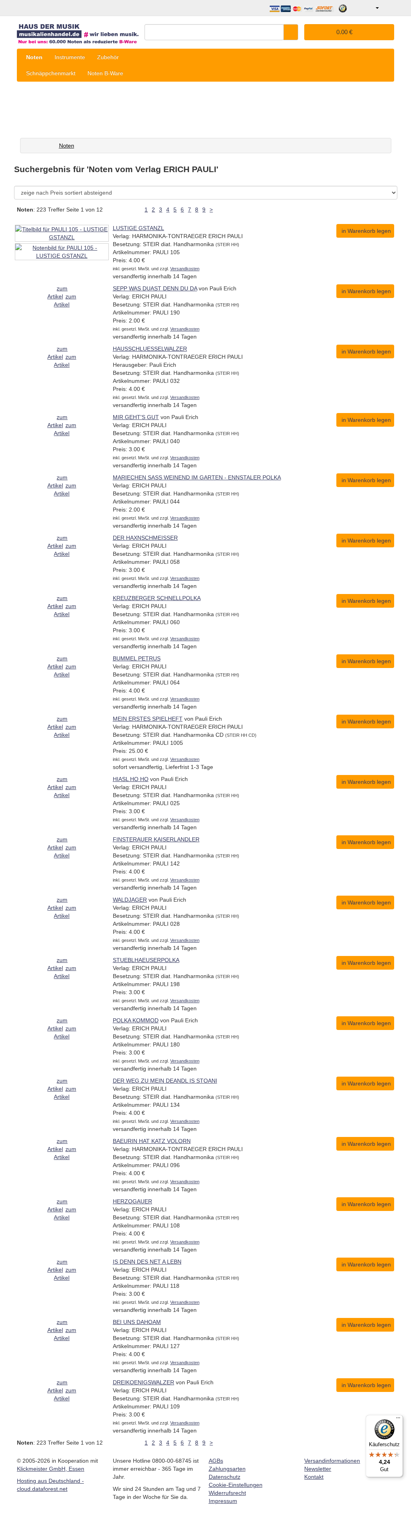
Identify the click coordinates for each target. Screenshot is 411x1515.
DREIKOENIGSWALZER (143, 1382)
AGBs (216, 1460)
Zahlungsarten (227, 1469)
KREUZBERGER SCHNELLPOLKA (157, 598)
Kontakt (314, 1477)
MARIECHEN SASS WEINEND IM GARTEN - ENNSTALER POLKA (197, 477)
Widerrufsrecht (227, 1493)
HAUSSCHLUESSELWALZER (150, 348)
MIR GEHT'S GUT (136, 417)
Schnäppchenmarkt (50, 73)
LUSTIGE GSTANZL (138, 228)
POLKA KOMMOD (136, 1020)
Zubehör (108, 57)
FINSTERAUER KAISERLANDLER (156, 839)
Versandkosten (184, 268)
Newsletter (317, 1469)
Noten (34, 57)
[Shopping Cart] (387, 8)
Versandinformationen (332, 1460)
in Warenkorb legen (366, 231)
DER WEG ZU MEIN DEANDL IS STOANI (165, 1080)
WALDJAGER (130, 899)
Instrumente (70, 57)
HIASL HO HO (131, 779)
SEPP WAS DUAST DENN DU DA (155, 288)
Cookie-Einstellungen (235, 1485)
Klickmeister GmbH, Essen (50, 1469)
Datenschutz (224, 1477)
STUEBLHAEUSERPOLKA (146, 960)
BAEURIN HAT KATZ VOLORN (152, 1141)
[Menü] (398, 1420)
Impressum (223, 1501)
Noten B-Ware (105, 73)
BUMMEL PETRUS (137, 658)
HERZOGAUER (132, 1201)
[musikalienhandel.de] (77, 31)
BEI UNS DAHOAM (137, 1322)
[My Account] (371, 8)
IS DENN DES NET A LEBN (147, 1261)
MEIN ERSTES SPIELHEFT (148, 718)
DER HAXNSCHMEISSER (145, 537)
